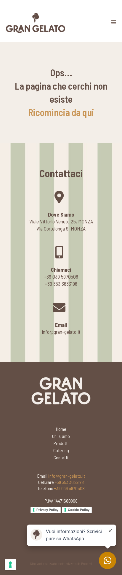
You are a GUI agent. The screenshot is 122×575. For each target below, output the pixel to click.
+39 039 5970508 (69, 488)
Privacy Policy (47, 510)
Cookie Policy (78, 510)
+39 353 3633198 (69, 482)
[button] (113, 22)
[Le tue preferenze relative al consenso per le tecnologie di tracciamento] (10, 564)
